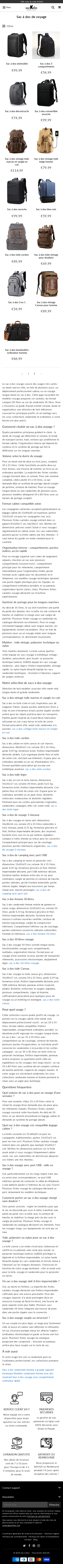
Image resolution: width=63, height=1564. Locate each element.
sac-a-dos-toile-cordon (38, 769)
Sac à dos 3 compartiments (46, 65)
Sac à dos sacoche (17, 209)
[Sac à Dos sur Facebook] (29, 1546)
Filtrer (10, 26)
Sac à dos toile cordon (17, 254)
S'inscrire (54, 1504)
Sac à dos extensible (17, 63)
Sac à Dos (25, 1553)
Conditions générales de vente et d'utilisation (22, 1533)
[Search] (53, 7)
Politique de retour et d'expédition (44, 1536)
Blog (35, 1539)
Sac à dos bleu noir (46, 209)
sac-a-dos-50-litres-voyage (24, 963)
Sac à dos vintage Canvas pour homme (46, 304)
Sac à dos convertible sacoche (46, 112)
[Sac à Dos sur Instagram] (39, 1546)
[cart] (60, 7)
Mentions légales (51, 1533)
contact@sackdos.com (11, 1525)
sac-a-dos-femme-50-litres (41, 933)
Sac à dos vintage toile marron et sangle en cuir (17, 161)
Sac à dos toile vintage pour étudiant (46, 256)
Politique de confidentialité (38, 1516)
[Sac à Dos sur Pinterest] (34, 1546)
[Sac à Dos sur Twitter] (24, 1546)
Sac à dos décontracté (17, 111)
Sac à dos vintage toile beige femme (46, 160)
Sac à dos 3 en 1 (17, 302)
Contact (27, 1539)
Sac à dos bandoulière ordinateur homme (17, 351)
